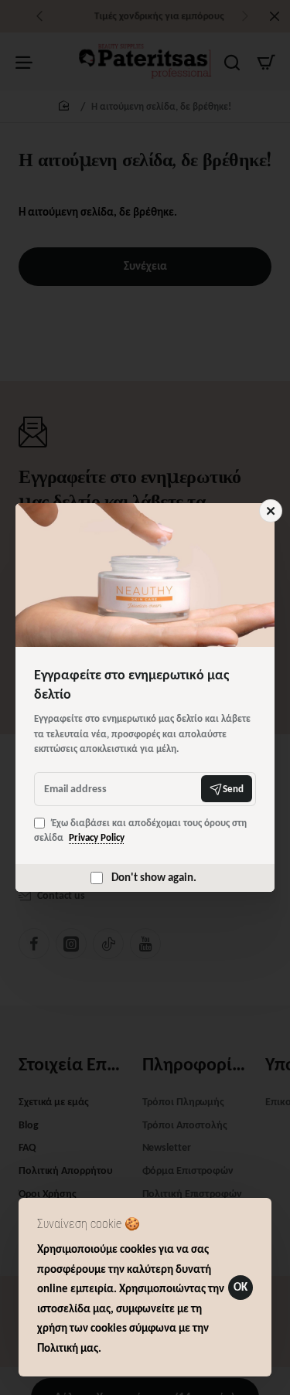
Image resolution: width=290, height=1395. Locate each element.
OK (240, 1287)
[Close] (270, 510)
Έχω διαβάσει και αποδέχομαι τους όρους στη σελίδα (140, 830)
